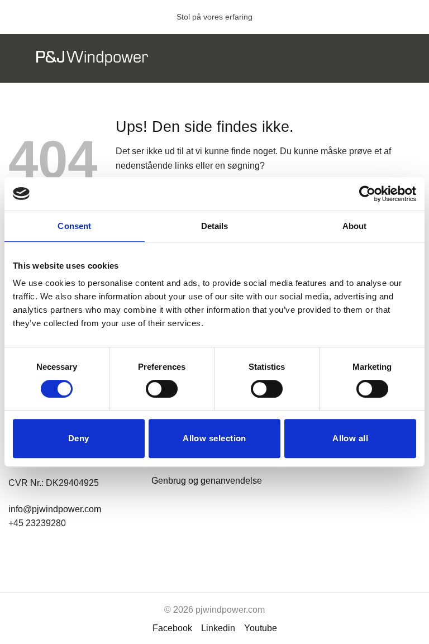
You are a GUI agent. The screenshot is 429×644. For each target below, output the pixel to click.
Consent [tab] (74, 226)
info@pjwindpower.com (54, 509)
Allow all (350, 438)
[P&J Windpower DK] (92, 58)
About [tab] (354, 226)
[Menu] (386, 58)
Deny (78, 438)
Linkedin (218, 628)
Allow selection (214, 438)
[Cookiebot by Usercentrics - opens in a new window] (367, 193)
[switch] (162, 389)
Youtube (260, 628)
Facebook (172, 628)
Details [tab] (214, 226)
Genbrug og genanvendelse (206, 480)
